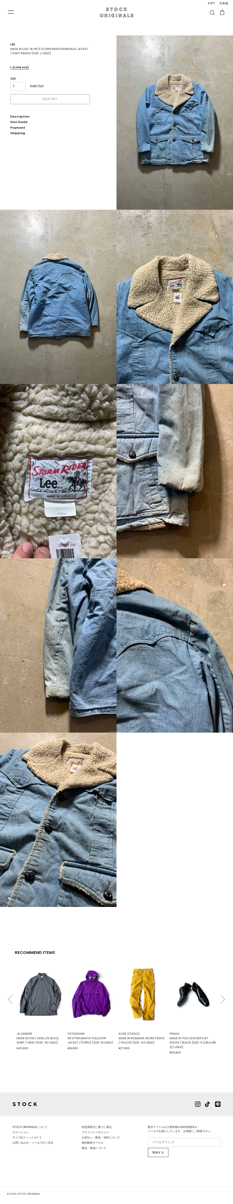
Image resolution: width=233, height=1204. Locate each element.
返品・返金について (94, 1148)
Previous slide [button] (10, 997)
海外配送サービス (93, 1143)
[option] (40, 1004)
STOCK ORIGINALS (29, 1194)
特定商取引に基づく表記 (97, 1127)
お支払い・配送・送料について (101, 1137)
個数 (13, 78)
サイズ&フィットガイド (27, 1137)
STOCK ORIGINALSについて (30, 1127)
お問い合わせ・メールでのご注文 (33, 1143)
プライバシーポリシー (95, 1132)
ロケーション (21, 1132)
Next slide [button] (222, 997)
